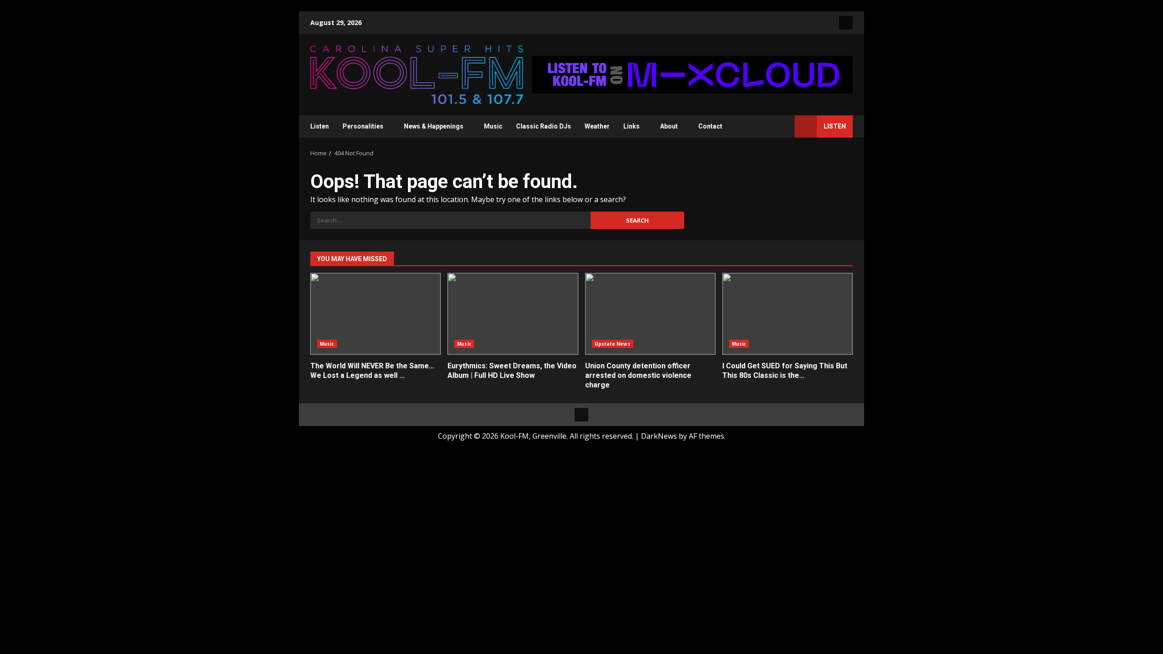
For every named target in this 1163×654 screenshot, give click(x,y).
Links (631, 126)
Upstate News (613, 344)
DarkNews (659, 436)
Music (493, 126)
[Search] (783, 126)
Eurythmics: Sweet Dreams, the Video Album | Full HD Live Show (512, 314)
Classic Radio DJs (543, 126)
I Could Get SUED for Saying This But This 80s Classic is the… (787, 314)
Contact (710, 126)
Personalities (363, 126)
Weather (597, 126)
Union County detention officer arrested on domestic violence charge (650, 314)
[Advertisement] (692, 74)
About (669, 126)
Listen (319, 126)
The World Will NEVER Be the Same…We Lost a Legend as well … (375, 314)
